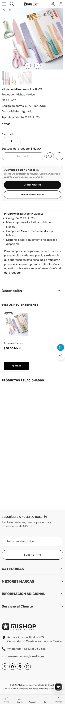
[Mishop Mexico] (29, 3)
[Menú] (4, 4)
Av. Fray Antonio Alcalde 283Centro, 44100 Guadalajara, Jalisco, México (34, 639)
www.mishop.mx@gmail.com (26, 656)
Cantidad (7, 134)
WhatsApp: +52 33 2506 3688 (26, 649)
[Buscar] (12, 4)
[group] (9, 78)
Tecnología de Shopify (44, 685)
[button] (61, 4)
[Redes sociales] (60, 355)
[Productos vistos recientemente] (60, 347)
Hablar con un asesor (32, 194)
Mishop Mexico (25, 685)
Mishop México (25, 94)
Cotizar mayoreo (32, 184)
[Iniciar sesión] (53, 4)
